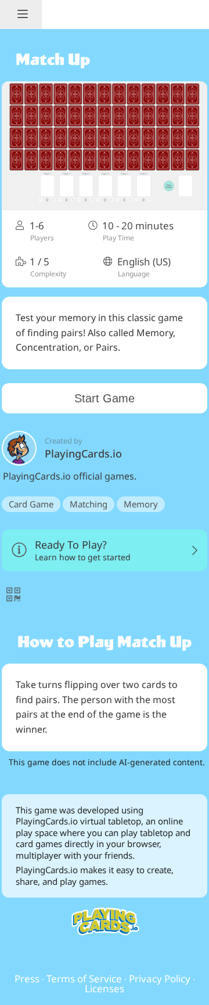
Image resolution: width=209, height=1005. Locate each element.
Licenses (104, 988)
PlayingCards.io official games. (69, 476)
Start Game (104, 398)
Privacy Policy (159, 978)
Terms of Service (84, 978)
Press (27, 978)
